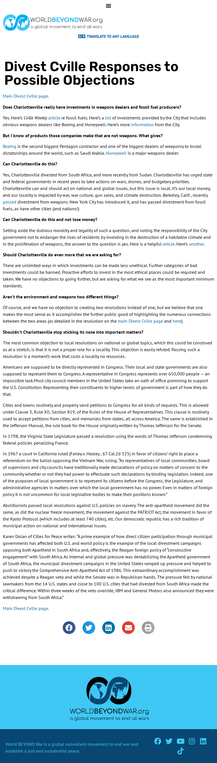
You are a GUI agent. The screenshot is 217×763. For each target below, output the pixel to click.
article (54, 118)
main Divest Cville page (140, 321)
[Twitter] (169, 741)
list (108, 118)
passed (9, 202)
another (196, 244)
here (177, 321)
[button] (69, 627)
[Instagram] (192, 741)
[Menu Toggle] (108, 5)
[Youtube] (180, 741)
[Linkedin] (203, 741)
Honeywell (116, 153)
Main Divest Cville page (25, 96)
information (142, 124)
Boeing (9, 146)
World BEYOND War (24, 744)
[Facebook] (158, 741)
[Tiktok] (180, 751)
